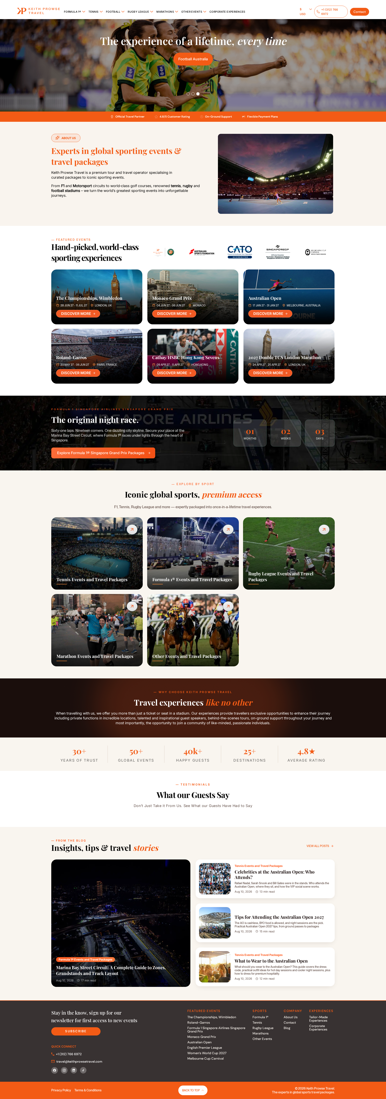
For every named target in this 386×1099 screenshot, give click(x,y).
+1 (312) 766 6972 (69, 1054)
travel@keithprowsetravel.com (79, 1061)
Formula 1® (72, 11)
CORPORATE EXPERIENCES (227, 11)
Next (338, 251)
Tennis (93, 11)
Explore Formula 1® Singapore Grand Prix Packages (101, 453)
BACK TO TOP (191, 1090)
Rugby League (138, 11)
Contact (359, 12)
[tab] (188, 93)
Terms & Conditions (88, 1090)
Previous (142, 251)
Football (113, 11)
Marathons (165, 11)
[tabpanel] (193, 65)
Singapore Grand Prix (193, 59)
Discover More (76, 313)
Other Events (191, 11)
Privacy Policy (61, 1090)
